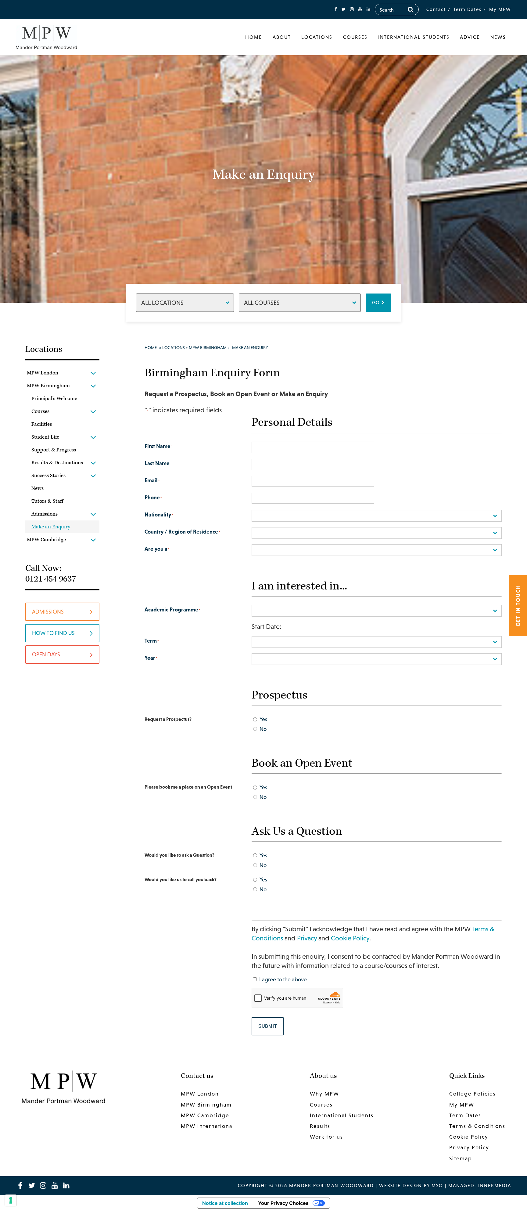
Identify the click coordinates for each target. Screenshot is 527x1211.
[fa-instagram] (352, 9)
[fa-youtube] (360, 9)
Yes (263, 719)
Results (320, 1126)
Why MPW (324, 1094)
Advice (470, 37)
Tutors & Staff (47, 501)
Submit (267, 1026)
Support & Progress (53, 450)
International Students (414, 37)
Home (253, 37)
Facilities (41, 424)
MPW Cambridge (46, 539)
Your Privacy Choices (283, 1203)
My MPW (500, 9)
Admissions (44, 514)
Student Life (45, 437)
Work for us (326, 1137)
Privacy (307, 938)
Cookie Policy (350, 938)
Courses (355, 37)
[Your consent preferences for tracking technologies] (10, 1200)
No (263, 729)
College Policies (472, 1094)
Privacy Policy (469, 1147)
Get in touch (518, 605)
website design (400, 1185)
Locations (316, 37)
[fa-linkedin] (368, 9)
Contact (436, 9)
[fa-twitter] (344, 9)
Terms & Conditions (477, 1126)
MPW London (42, 373)
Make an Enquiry (50, 526)
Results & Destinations (57, 462)
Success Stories (48, 475)
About (282, 37)
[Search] (410, 9)
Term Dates (468, 9)
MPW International (207, 1126)
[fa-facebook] (336, 9)
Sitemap (460, 1158)
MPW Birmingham (48, 385)
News (498, 37)
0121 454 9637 (50, 579)
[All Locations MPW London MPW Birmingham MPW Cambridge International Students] (185, 302)
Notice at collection (225, 1203)
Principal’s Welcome (54, 398)
